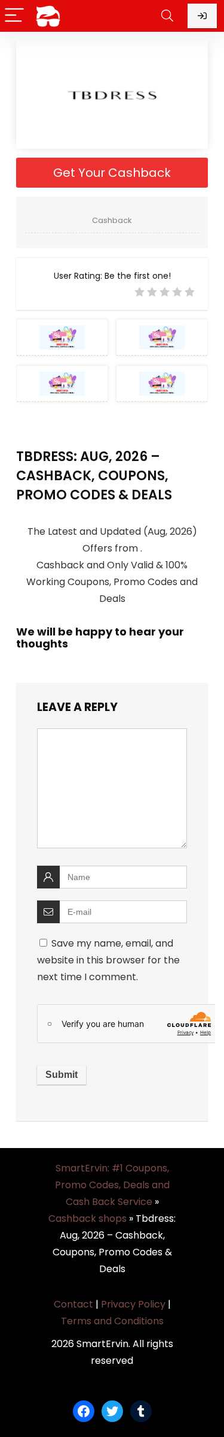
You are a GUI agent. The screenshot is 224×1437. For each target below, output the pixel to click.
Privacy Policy (133, 1304)
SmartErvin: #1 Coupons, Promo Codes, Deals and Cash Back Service (112, 1185)
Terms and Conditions (112, 1321)
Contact (73, 1304)
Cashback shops (87, 1218)
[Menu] (14, 16)
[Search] (167, 16)
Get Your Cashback (112, 172)
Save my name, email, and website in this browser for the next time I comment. (108, 960)
